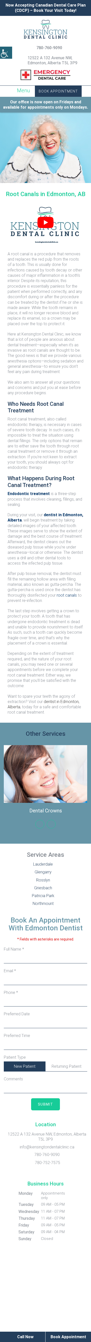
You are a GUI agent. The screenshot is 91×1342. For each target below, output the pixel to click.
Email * (10, 970)
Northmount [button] (43, 903)
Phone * (11, 992)
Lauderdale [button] (43, 864)
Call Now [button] (25, 1336)
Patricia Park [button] (43, 895)
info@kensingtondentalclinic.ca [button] (47, 1147)
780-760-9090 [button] (49, 47)
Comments (13, 1079)
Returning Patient (66, 1066)
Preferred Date (17, 1014)
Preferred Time (17, 1035)
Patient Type (15, 1057)
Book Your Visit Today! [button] (55, 10)
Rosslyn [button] (43, 880)
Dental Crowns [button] (45, 811)
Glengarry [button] (43, 872)
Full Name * (14, 949)
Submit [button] (45, 1104)
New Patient (24, 1066)
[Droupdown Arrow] (82, 1045)
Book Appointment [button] (58, 91)
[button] (6, 53)
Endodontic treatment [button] (29, 493)
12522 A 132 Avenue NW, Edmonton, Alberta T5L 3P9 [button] (52, 60)
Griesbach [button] (43, 888)
